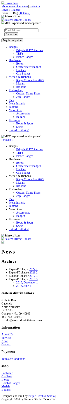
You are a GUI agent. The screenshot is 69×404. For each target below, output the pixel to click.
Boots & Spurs (24, 123)
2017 (33, 275)
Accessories (23, 113)
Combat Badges (10, 383)
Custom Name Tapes (28, 93)
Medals (20, 83)
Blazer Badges (24, 56)
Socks (19, 126)
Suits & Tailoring (19, 130)
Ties (11, 100)
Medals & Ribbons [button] (20, 76)
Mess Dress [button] (15, 110)
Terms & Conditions (13, 358)
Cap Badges (23, 73)
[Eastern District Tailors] (16, 19)
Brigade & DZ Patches (29, 50)
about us (7, 6)
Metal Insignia (17, 103)
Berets (20, 63)
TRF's (19, 53)
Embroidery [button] (16, 90)
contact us (34, 6)
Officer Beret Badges (28, 66)
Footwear (7, 373)
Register (15, 9)
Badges (20, 116)
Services (6, 337)
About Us (7, 334)
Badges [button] (13, 46)
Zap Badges (23, 96)
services (17, 6)
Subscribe (11, 34)
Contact (5, 344)
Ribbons (21, 86)
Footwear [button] (14, 120)
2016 (33, 279)
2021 (33, 272)
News (4, 341)
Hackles (21, 70)
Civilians (6, 376)
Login (4, 9)
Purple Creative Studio (41, 396)
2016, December (27, 282)
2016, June (23, 285)
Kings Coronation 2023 (30, 80)
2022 (33, 269)
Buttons (13, 106)
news (25, 6)
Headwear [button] (15, 60)
